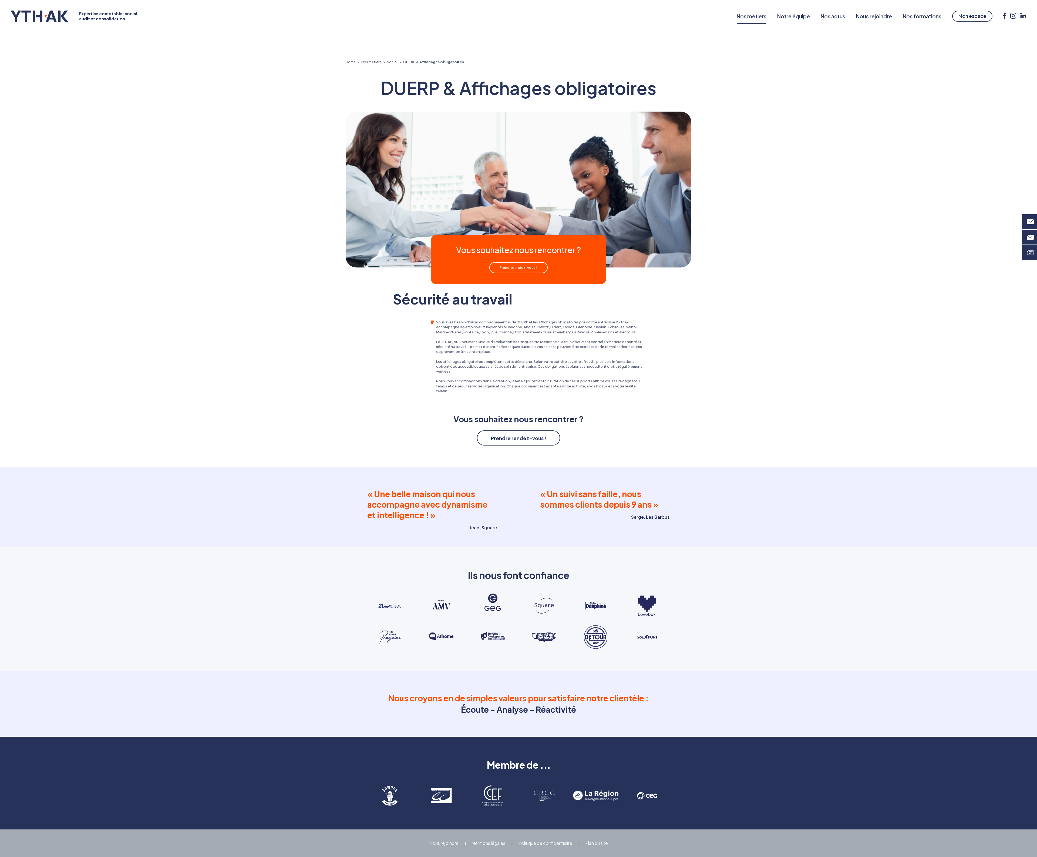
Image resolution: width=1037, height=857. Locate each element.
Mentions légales (488, 843)
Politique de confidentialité (545, 843)
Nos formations (922, 16)
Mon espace (972, 16)
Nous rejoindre (874, 16)
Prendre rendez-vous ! (518, 267)
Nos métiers (751, 16)
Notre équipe (793, 16)
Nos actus (833, 16)
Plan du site (596, 843)
